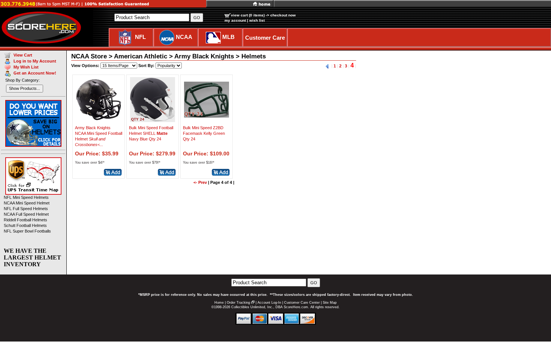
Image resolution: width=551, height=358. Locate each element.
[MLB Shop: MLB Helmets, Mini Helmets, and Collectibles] (213, 37)
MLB (228, 37)
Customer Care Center (302, 302)
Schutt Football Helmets (25, 225)
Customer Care (265, 37)
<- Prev (200, 182)
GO (313, 282)
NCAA (184, 37)
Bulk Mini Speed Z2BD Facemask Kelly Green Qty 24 (204, 133)
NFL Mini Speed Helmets (26, 197)
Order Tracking (238, 302)
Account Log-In (269, 302)
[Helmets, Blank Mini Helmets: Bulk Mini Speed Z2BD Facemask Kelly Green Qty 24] (206, 120)
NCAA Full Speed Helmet (26, 214)
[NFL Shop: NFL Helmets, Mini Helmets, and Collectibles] (125, 37)
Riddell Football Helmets (25, 220)
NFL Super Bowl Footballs (27, 231)
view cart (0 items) (248, 15)
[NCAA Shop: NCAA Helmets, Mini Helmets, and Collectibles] (166, 37)
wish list (257, 20)
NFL (140, 37)
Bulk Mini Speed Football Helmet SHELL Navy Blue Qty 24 (151, 133)
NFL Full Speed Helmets (26, 208)
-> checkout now (281, 15)
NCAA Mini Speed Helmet (26, 203)
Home (219, 302)
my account (235, 20)
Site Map (330, 302)
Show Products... (24, 88)
